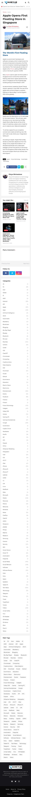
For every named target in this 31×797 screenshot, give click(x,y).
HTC (15, 440)
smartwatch (15, 556)
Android (15, 301)
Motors (15, 504)
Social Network (15, 564)
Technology (6, 161)
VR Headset (15, 616)
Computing (15, 359)
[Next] (29, 6)
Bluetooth (15, 336)
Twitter (15, 605)
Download (15, 371)
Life (15, 483)
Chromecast (15, 356)
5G (15, 287)
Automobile (15, 318)
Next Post (26, 263)
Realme (15, 532)
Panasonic (15, 524)
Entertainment (15, 391)
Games (15, 414)
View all (26, 200)
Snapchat (15, 558)
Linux (15, 486)
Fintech (15, 402)
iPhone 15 (15, 469)
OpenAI (15, 518)
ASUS (15, 316)
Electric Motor (15, 385)
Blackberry (15, 321)
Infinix (15, 446)
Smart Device (15, 550)
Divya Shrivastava (15, 174)
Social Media (24, 159)
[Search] (29, 2)
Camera (15, 344)
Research (15, 535)
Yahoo (15, 631)
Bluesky (15, 333)
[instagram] (19, 273)
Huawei (15, 443)
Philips (15, 530)
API (15, 304)
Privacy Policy (21, 789)
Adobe (15, 292)
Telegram (15, 593)
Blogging (15, 327)
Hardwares (15, 431)
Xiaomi (15, 628)
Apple (9, 12)
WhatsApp (15, 619)
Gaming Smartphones (15, 420)
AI (15, 295)
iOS (15, 457)
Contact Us (15, 791)
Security (15, 544)
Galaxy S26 (15, 411)
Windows (15, 622)
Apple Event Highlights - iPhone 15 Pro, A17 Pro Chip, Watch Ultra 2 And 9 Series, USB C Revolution (9, 237)
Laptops (15, 475)
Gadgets (15, 408)
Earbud (15, 376)
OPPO (15, 521)
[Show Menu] (2, 2)
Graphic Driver (15, 428)
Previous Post (6, 263)
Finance (15, 399)
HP (15, 437)
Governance (15, 425)
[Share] (27, 27)
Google (15, 423)
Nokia (15, 512)
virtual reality (15, 611)
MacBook (15, 489)
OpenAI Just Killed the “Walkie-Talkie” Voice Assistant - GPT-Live (14, 6)
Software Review (15, 570)
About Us (13, 789)
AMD (15, 298)
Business (15, 342)
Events (15, 394)
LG (15, 480)
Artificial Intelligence (15, 313)
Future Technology (15, 159)
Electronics (15, 388)
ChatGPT (15, 353)
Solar (15, 573)
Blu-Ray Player (15, 330)
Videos (15, 608)
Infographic (15, 451)
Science (15, 541)
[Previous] (27, 6)
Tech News (15, 587)
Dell (15, 368)
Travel (15, 599)
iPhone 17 (15, 472)
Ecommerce (15, 379)
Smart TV (15, 553)
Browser (15, 339)
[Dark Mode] (25, 2)
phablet (15, 527)
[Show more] (25, 166)
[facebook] (6, 273)
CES (15, 350)
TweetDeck (15, 602)
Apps (15, 310)
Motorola (15, 501)
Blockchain (15, 324)
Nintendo (15, 509)
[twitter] (12, 273)
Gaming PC (15, 417)
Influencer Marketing (15, 449)
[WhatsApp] (22, 166)
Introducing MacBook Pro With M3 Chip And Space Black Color (8, 215)
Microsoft (15, 495)
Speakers (15, 582)
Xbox (15, 625)
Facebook (15, 397)
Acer (15, 290)
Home (4, 12)
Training (15, 596)
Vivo (15, 613)
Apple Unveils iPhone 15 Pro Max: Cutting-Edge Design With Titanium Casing (21, 216)
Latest (15, 478)
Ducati (15, 373)
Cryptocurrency (15, 362)
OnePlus (15, 515)
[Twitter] (18, 166)
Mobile (15, 498)
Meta (15, 492)
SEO (15, 547)
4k (15, 284)
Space (15, 579)
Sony (15, 576)
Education (15, 382)
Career (15, 347)
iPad (15, 463)
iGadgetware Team (19, 794)
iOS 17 (15, 460)
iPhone (12, 69)
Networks (15, 506)
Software (15, 567)
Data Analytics (15, 365)
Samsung (15, 538)
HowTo (15, 434)
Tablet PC (15, 585)
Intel (15, 454)
